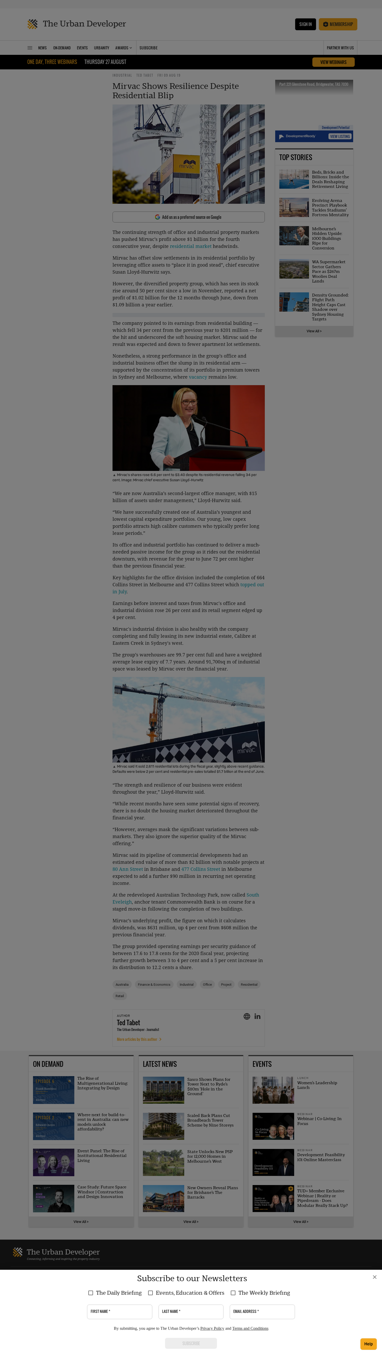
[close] (375, 1277)
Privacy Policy (212, 1328)
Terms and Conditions (250, 1328)
